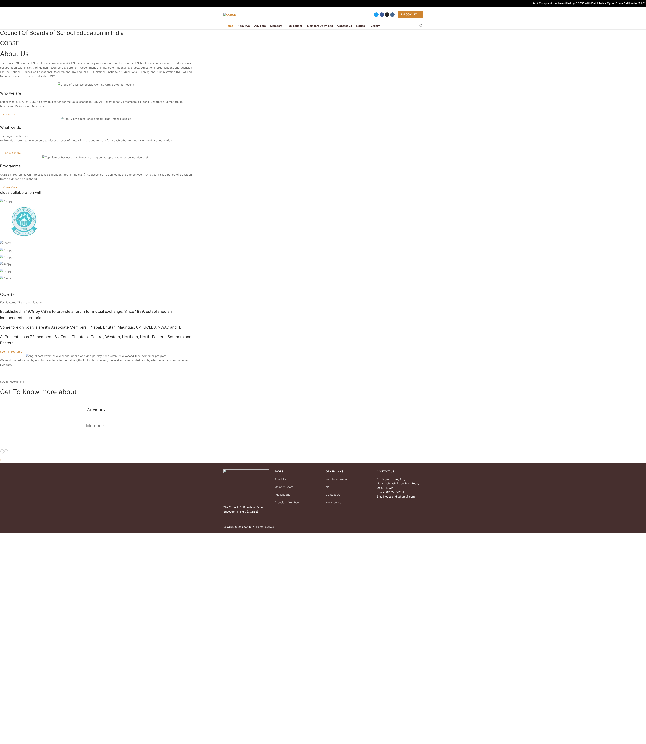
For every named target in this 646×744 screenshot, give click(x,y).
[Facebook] (382, 14)
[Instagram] (387, 14)
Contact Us (333, 494)
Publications (282, 494)
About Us (280, 479)
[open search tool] (421, 25)
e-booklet (409, 14)
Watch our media (336, 479)
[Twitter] (376, 14)
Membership (333, 502)
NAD (329, 487)
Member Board (284, 487)
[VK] (392, 14)
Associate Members (287, 502)
